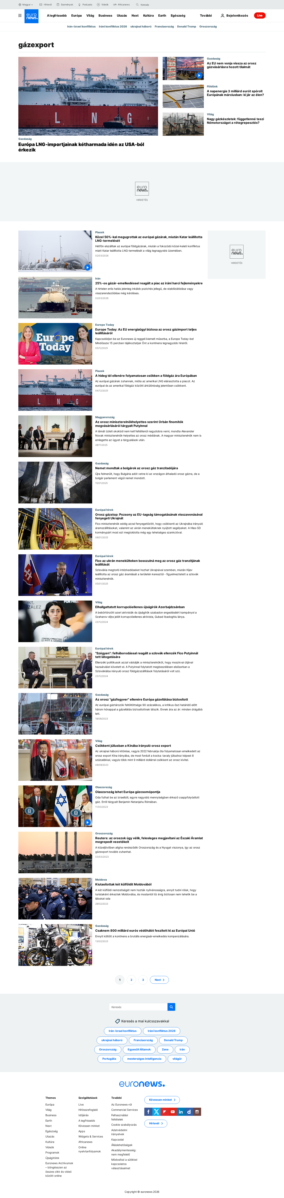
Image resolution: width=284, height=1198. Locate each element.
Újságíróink (52, 1157)
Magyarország (105, 417)
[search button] (137, 5)
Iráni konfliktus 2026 (113, 26)
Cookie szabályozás (124, 1124)
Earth (162, 15)
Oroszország (208, 26)
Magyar (26, 4)
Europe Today (104, 324)
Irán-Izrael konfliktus (81, 26)
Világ (90, 15)
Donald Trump (186, 26)
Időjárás (83, 1115)
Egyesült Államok (139, 1049)
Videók (49, 1147)
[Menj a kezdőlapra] (31, 16)
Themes (50, 1097)
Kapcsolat (117, 1139)
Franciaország (164, 26)
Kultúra (148, 15)
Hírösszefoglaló (88, 1109)
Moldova (101, 879)
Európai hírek (104, 509)
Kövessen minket (89, 1125)
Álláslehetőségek (122, 1144)
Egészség (178, 15)
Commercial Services (124, 1109)
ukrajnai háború (140, 26)
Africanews (85, 1141)
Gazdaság (25, 138)
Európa (76, 15)
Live (260, 15)
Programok (52, 1152)
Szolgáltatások (87, 1097)
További (116, 1097)
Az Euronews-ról (121, 1104)
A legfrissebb (57, 15)
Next (135, 15)
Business (105, 15)
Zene (165, 1049)
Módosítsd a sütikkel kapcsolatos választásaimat (124, 1164)
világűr (177, 1058)
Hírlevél (154, 1123)
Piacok (99, 232)
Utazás (122, 15)
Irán (97, 278)
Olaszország (103, 787)
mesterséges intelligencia (144, 1058)
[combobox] (156, 5)
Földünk (212, 86)
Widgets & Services (90, 1136)
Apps (81, 1131)
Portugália (109, 1058)
